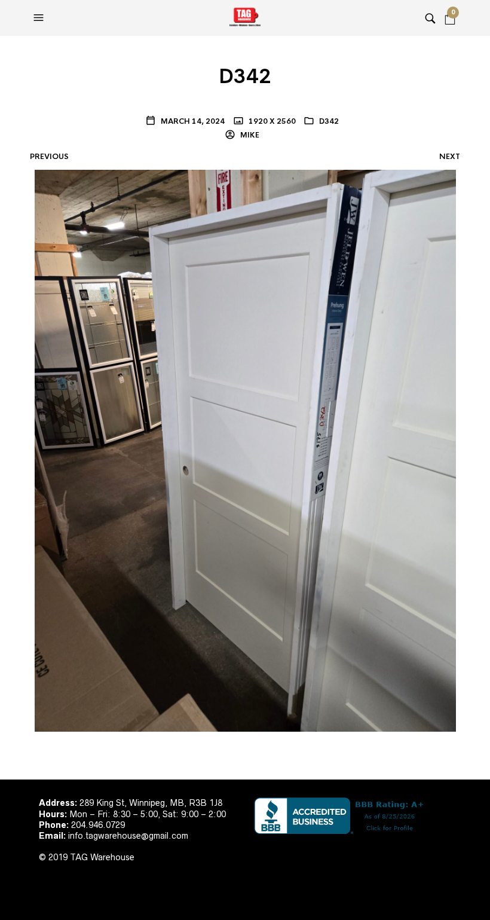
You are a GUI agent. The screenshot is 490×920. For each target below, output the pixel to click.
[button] (40, 18)
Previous (49, 156)
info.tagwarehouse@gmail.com (128, 835)
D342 (329, 121)
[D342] (245, 450)
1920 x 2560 (271, 121)
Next (449, 156)
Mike (248, 135)
